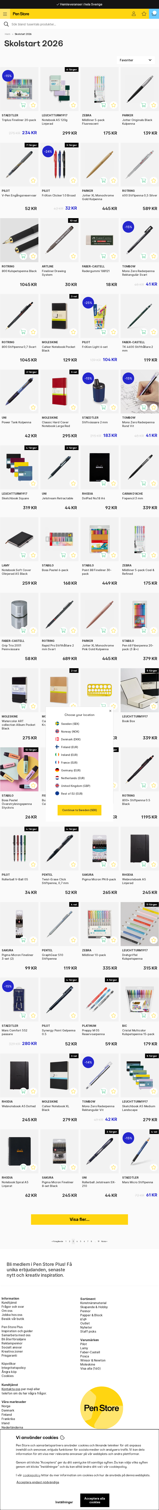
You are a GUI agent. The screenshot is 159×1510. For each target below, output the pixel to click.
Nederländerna (12, 1427)
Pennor (85, 1311)
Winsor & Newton (92, 1360)
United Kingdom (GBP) (75, 785)
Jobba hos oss (12, 1315)
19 (98, 1241)
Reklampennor (12, 1343)
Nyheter (86, 1327)
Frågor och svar (13, 1307)
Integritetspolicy (14, 1368)
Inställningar (64, 1502)
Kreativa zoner (12, 1351)
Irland (6, 1423)
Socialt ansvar (12, 1347)
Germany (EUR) (71, 770)
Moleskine (87, 1364)
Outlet (85, 1323)
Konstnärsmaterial (93, 1303)
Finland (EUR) (69, 747)
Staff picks (88, 1331)
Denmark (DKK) (71, 739)
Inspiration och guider (17, 1331)
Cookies (8, 1376)
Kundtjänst (9, 1302)
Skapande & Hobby (94, 1307)
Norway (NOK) (70, 731)
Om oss (7, 1311)
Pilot (83, 1344)
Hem (7, 34)
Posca (84, 1356)
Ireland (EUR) (69, 754)
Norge (6, 1406)
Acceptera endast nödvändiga (37, 1482)
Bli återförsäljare (14, 1339)
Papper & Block (91, 1315)
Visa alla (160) (90, 1368)
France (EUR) (69, 762)
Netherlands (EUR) (73, 778)
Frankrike (8, 1419)
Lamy (84, 1348)
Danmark (8, 1410)
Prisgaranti (9, 1355)
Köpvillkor (9, 1364)
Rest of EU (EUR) (72, 793)
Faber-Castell (90, 1352)
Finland (7, 1415)
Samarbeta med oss (16, 1335)
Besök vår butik (13, 1319)
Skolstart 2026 (23, 34)
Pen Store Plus (12, 1327)
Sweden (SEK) (70, 723)
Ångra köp (9, 1372)
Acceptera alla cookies (94, 1500)
